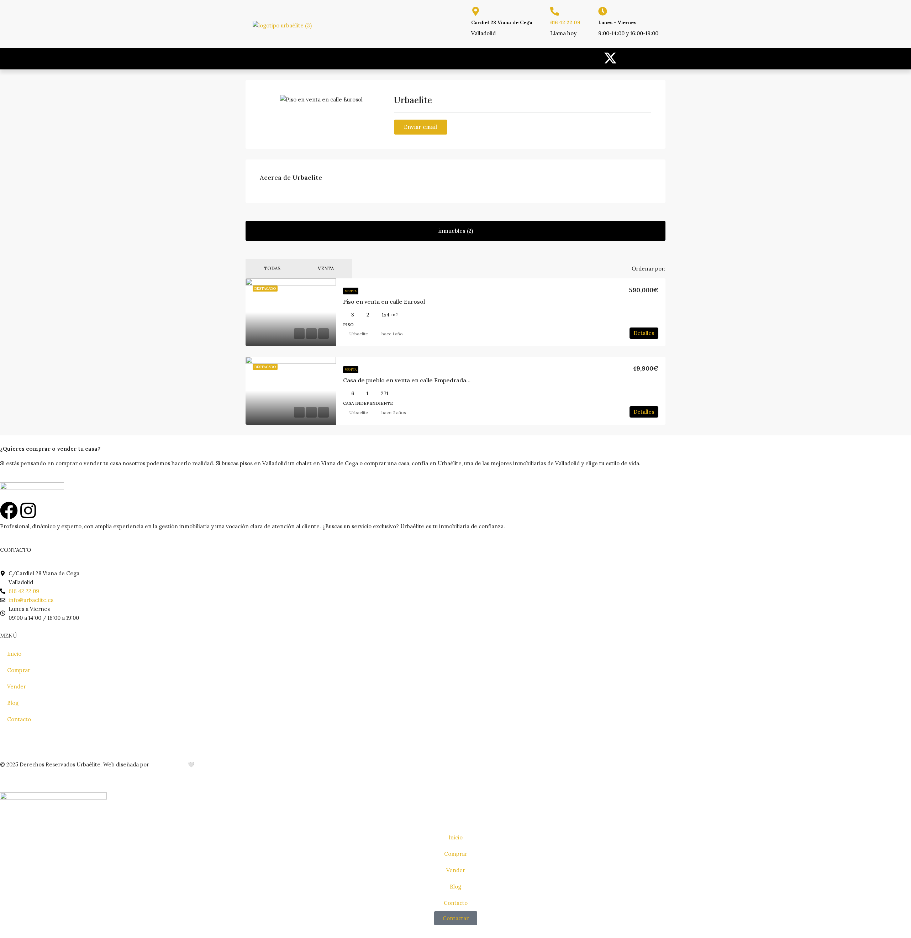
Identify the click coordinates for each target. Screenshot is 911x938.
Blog (13, 702)
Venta (326, 269)
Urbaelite (358, 333)
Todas (272, 269)
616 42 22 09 (565, 22)
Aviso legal (13, 741)
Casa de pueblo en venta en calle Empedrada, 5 (407, 380)
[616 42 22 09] (554, 11)
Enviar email (420, 127)
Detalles (643, 333)
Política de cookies (114, 741)
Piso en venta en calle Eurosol (384, 301)
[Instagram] (649, 58)
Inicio (14, 653)
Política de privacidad (58, 741)
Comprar (18, 670)
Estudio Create (168, 764)
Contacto (19, 719)
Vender (16, 686)
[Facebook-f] (628, 58)
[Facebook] (9, 510)
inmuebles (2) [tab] (455, 230)
